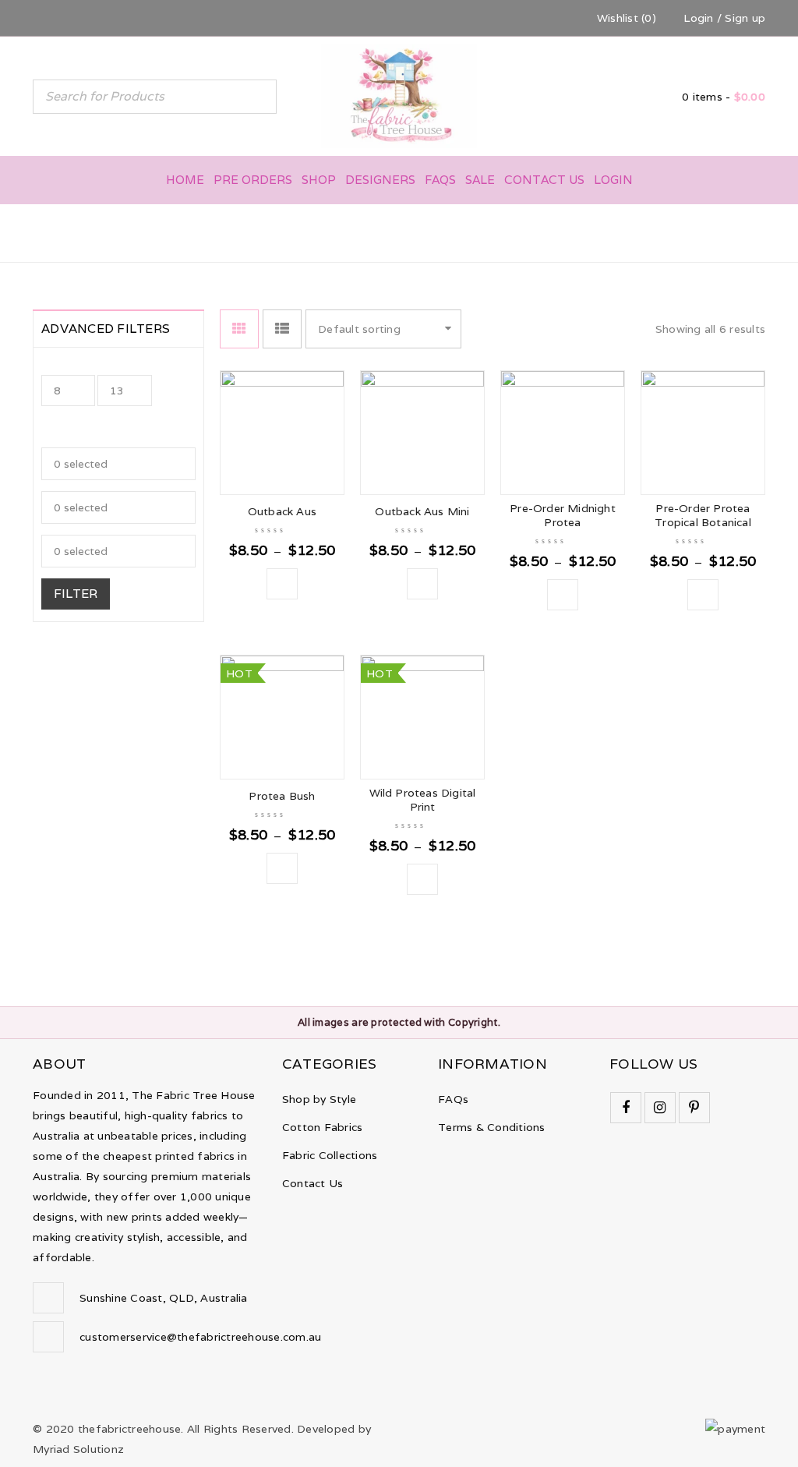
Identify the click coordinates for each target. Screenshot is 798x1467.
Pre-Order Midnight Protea (563, 515)
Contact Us (313, 1183)
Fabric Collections (330, 1155)
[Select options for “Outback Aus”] (282, 583)
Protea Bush (282, 796)
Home (542, 232)
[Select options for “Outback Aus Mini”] (422, 583)
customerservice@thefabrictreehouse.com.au (200, 1337)
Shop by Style (319, 1099)
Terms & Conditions (492, 1127)
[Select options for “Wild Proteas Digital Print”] (422, 879)
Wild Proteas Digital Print (422, 800)
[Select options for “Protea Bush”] (282, 868)
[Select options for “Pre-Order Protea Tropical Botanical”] (703, 594)
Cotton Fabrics (322, 1127)
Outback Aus (282, 511)
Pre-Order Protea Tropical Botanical (703, 515)
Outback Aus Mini (422, 511)
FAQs (453, 1099)
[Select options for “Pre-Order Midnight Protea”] (562, 594)
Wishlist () (625, 18)
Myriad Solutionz (78, 1449)
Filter (75, 593)
